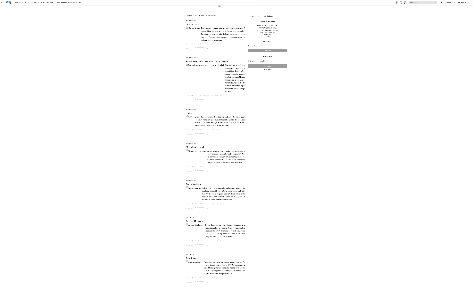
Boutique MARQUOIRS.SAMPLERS (267, 29)
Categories (200, 16)
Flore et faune (267, 34)
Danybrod (190, 16)
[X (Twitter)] (400, 2)
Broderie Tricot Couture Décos (267, 32)
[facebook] (396, 2)
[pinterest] (404, 2)
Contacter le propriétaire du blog (260, 16)
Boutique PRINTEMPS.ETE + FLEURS (267, 31)
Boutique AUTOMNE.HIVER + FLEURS (267, 25)
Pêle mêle (267, 36)
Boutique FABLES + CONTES (267, 27)
